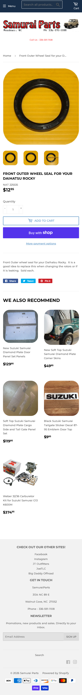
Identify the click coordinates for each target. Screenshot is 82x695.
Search (39, 655)
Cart (76, 8)
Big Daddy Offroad (41, 573)
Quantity (9, 201)
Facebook (41, 554)
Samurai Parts (29, 673)
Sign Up (71, 636)
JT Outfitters (41, 563)
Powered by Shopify (55, 673)
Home (7, 55)
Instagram (41, 559)
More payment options (41, 243)
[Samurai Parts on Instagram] (75, 662)
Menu (12, 6)
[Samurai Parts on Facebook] (68, 662)
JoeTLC (41, 568)
